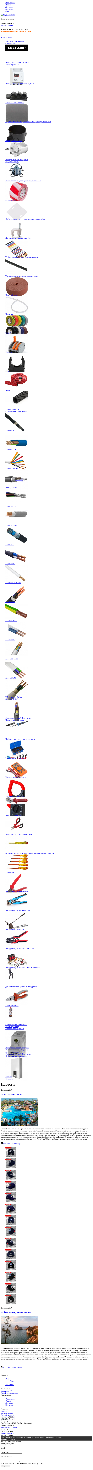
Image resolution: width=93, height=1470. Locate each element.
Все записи (9, 1385)
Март (12, 1381)
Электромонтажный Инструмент (18, 718)
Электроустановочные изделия (17, 62)
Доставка (9, 1403)
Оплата (8, 1401)
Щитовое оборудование (14, 41)
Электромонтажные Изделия (16, 160)
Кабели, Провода (12, 409)
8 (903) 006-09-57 (7, 1433)
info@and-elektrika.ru (9, 1427)
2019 (7, 1379)
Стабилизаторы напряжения (16, 1025)
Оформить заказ (7, 1413)
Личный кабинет (7, 1415)
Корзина (4, 1411)
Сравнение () (6, 1391)
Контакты (9, 1405)
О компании (10, 1399)
